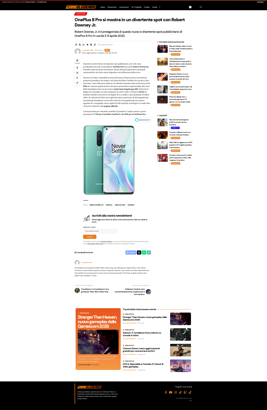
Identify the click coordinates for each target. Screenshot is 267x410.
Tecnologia (80, 14)
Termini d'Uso (42, 2)
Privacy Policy (30, 2)
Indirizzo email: (89, 227)
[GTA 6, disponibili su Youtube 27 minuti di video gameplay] (180, 366)
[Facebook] (165, 392)
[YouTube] (170, 392)
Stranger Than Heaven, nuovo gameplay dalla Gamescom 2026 (97, 321)
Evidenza (131, 205)
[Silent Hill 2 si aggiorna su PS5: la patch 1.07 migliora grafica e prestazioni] (162, 145)
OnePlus (109, 205)
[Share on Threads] (91, 44)
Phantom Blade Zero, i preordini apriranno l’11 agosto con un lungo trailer (179, 99)
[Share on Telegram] (87, 44)
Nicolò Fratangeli (85, 365)
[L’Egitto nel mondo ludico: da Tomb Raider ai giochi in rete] (162, 89)
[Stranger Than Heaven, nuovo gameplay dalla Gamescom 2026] (98, 342)
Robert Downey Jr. (96, 205)
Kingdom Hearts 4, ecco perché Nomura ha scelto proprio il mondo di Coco (179, 76)
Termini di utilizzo (106, 241)
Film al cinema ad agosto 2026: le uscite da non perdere (179, 122)
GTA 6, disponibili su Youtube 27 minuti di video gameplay (143, 365)
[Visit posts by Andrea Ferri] (77, 262)
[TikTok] (180, 392)
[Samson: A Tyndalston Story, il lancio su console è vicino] (180, 334)
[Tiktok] (190, 392)
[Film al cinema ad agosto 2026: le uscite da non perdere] (162, 122)
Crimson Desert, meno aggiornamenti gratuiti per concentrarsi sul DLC (141, 349)
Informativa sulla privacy (95, 244)
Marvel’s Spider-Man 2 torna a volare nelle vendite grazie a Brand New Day (180, 48)
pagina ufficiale (111, 106)
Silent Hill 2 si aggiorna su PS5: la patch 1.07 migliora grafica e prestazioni (180, 145)
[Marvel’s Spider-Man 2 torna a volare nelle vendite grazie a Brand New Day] (162, 49)
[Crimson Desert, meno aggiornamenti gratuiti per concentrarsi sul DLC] (180, 350)
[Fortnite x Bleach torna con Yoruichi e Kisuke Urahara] (162, 135)
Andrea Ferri (88, 50)
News (107, 50)
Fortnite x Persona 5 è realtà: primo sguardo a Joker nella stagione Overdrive (180, 157)
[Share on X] (79, 44)
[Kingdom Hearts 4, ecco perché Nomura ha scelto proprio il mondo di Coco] (162, 77)
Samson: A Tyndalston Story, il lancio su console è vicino (142, 334)
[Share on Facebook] (76, 44)
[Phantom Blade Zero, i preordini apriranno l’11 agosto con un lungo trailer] (162, 99)
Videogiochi (176, 54)
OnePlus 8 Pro (120, 205)
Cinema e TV (175, 128)
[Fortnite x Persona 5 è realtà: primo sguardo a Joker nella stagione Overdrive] (162, 158)
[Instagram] (176, 392)
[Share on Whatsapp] (83, 44)
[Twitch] (185, 392)
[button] (260, 2)
